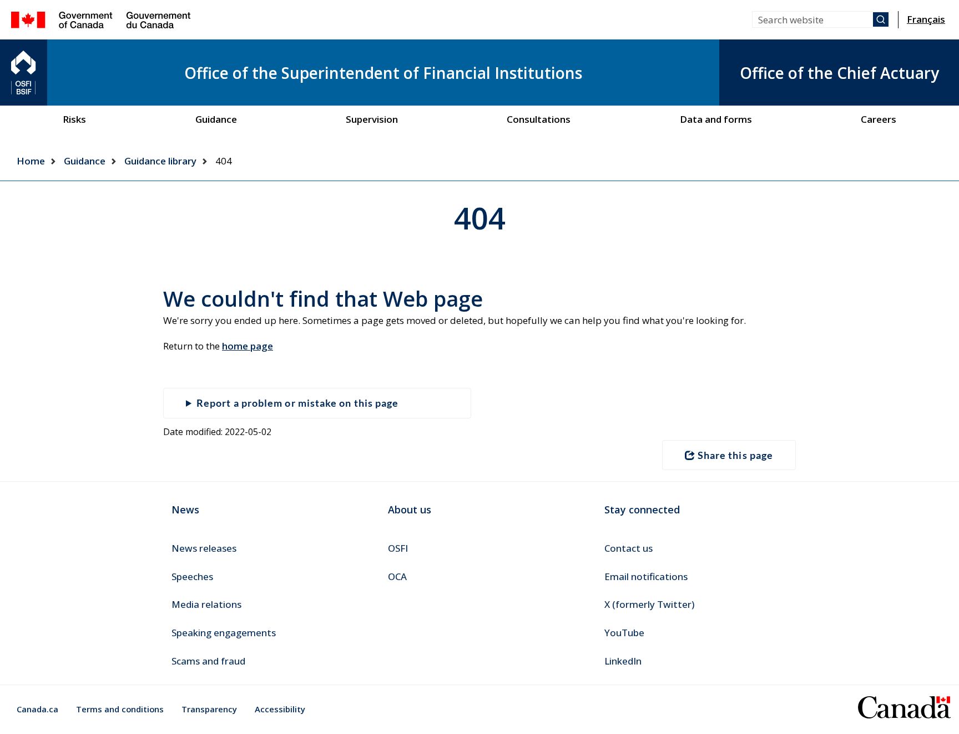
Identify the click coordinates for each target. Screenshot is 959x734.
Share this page (735, 455)
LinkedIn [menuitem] (623, 661)
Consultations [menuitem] (539, 119)
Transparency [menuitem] (209, 709)
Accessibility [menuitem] (280, 709)
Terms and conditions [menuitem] (120, 709)
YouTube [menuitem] (624, 632)
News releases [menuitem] (203, 548)
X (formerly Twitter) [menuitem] (649, 604)
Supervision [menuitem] (372, 119)
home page (247, 345)
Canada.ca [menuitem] (37, 709)
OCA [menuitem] (397, 576)
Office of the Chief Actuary (839, 72)
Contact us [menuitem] (628, 548)
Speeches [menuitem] (192, 576)
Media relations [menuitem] (206, 604)
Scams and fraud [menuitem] (208, 661)
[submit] (881, 19)
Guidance (84, 160)
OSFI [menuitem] (398, 548)
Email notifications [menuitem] (646, 576)
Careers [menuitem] (878, 119)
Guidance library (160, 160)
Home (31, 160)
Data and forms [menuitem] (716, 119)
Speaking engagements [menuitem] (223, 632)
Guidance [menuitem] (216, 119)
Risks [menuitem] (74, 119)
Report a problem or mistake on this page (297, 403)
